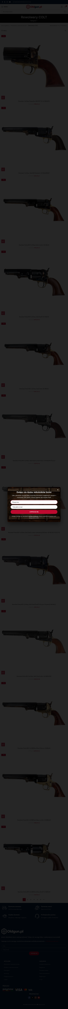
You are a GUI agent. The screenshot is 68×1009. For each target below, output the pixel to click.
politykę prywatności (34, 516)
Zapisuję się (34, 512)
